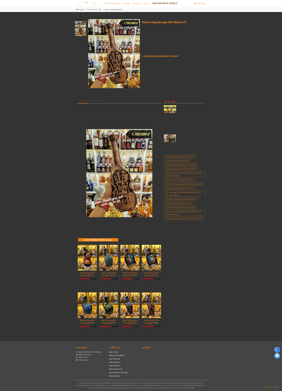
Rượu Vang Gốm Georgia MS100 (151, 274)
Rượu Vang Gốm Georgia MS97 (130, 321)
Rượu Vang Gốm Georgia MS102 (108, 274)
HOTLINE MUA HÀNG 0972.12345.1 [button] (161, 56)
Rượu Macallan (114, 359)
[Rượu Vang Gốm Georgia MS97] (130, 305)
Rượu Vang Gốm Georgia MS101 (130, 274)
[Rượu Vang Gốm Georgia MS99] (87, 305)
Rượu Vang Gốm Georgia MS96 (151, 321)
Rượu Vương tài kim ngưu (118, 372)
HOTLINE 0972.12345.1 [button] (164, 3)
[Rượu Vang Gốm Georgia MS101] (130, 257)
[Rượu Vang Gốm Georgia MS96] (151, 305)
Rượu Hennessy (115, 362)
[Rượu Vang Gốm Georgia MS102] (108, 257)
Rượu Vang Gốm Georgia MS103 (87, 274)
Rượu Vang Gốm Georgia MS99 (87, 321)
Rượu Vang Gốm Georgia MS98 (108, 321)
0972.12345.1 (83, 357)
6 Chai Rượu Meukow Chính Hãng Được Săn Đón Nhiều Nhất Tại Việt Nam (191, 138)
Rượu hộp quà (114, 376)
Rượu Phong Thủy (115, 369)
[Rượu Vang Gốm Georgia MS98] (108, 305)
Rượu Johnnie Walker (117, 355)
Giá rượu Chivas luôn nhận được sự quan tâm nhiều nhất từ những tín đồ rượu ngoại (191, 147)
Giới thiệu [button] (126, 4)
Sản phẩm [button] (136, 4)
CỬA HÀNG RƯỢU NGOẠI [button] (112, 4)
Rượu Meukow (114, 366)
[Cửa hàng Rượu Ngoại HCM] (86, 4)
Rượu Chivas (113, 352)
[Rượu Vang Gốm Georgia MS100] (151, 257)
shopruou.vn (83, 360)
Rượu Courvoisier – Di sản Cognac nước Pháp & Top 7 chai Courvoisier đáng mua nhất (191, 128)
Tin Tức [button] (146, 4)
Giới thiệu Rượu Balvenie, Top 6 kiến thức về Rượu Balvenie (191, 107)
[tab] (83, 101)
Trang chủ (80, 9)
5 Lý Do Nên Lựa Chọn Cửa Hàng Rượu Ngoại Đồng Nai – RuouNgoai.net (191, 118)
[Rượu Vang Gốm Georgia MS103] (87, 257)
